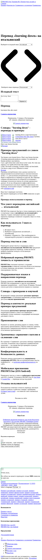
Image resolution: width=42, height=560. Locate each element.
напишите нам (9, 188)
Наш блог (4, 517)
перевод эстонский (20, 503)
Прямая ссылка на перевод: (10, 444)
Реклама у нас (11, 551)
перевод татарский (7, 500)
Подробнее (33, 558)
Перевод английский (8, 491)
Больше (3, 170)
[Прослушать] (6, 135)
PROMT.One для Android (9, 527)
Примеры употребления (9, 513)
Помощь (10, 546)
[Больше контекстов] (4, 146)
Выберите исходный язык (10, 44)
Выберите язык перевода (10, 87)
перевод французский (16, 492)
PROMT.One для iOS (8, 525)
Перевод (4, 5)
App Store (37, 377)
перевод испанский (31, 492)
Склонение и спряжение (9, 515)
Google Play (6, 379)
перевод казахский (25, 496)
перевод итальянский (8, 494)
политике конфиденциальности (25, 362)
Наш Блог (10, 553)
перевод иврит (13, 496)
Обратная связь (12, 544)
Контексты (11, 5)
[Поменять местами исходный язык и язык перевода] (21, 85)
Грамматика (37, 5)
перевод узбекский (17, 502)
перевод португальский (31, 498)
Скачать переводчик (8, 114)
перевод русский (22, 491)
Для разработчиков (7, 535)
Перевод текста (6, 511)
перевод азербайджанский (26, 494)
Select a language (6, 487)
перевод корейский (15, 498)
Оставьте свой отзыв (8, 391)
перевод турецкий (21, 500)
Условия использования (9, 483)
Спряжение (23, 5)
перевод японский (34, 503)
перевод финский (7, 503)
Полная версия (23, 483)
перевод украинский (32, 502)
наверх (3, 482)
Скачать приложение (14, 548)
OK (2, 556)
